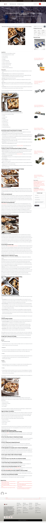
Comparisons (43, 181)
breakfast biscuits (17, 467)
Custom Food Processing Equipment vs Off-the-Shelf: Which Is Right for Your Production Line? (39, 82)
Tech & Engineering (37, 186)
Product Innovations (42, 185)
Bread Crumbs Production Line (39, 33)
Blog (14, 16)
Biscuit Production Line (35, 32)
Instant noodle (41, 183)
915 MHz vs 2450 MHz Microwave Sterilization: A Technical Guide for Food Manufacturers (39, 152)
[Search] (44, 26)
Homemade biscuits (4, 203)
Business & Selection (37, 181)
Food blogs (36, 182)
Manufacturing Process (37, 184)
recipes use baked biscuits (8, 469)
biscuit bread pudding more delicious (12, 245)
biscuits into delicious (20, 145)
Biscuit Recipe (38, 188)
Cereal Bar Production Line (43, 32)
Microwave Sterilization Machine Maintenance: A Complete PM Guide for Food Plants (39, 176)
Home (12, 16)
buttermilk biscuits (5, 188)
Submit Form (36, 205)
